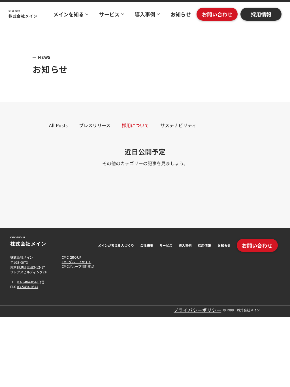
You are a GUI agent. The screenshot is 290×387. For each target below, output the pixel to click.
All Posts (58, 125)
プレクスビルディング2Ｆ (29, 272)
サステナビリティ (178, 125)
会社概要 (146, 245)
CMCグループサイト (76, 262)
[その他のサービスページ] (122, 14)
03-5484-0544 (27, 286)
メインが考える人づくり (116, 245)
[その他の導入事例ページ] (158, 14)
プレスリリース (94, 125)
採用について (135, 125)
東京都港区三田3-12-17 (27, 267)
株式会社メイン (23, 16)
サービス (165, 245)
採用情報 (204, 245)
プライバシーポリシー (197, 310)
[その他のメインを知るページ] (87, 14)
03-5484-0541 (28, 282)
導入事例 (185, 245)
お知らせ (224, 245)
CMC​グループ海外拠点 (78, 266)
